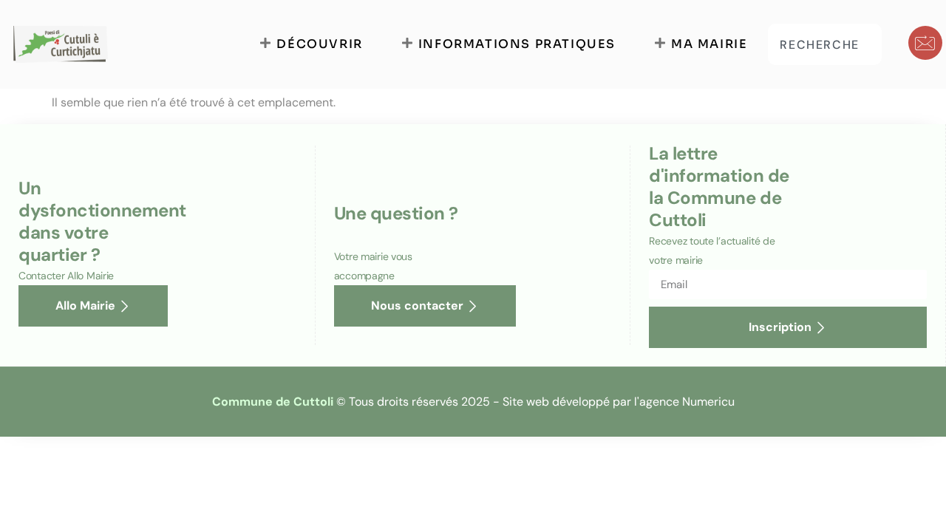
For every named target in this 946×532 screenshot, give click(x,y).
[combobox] (825, 44)
